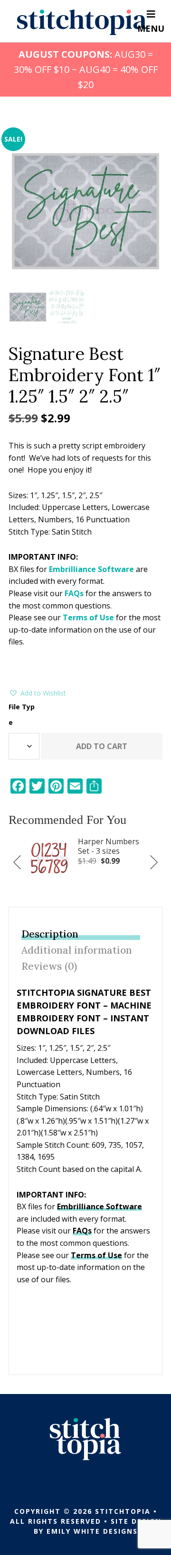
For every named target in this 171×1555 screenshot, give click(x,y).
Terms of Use (88, 617)
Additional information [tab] (76, 950)
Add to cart (101, 746)
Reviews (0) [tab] (49, 966)
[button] (37, 693)
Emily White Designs (92, 1531)
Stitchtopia (82, 22)
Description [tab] (49, 934)
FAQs (74, 593)
